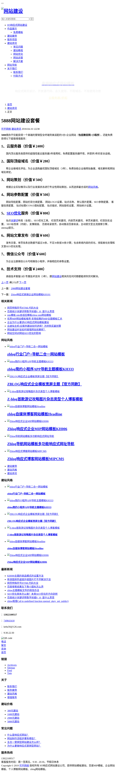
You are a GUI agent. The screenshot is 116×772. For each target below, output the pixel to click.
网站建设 (57, 276)
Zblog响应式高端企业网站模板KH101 (30, 294)
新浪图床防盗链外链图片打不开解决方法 (29, 579)
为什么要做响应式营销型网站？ (24, 745)
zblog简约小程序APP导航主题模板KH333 (40, 369)
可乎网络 (6, 129)
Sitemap (11, 667)
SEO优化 (14, 213)
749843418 (9, 620)
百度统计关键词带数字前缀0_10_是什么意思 (30, 311)
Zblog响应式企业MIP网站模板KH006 (37, 429)
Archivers (12, 665)
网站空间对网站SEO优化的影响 (24, 333)
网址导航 (12, 65)
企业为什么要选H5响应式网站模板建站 (28, 322)
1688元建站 (13, 714)
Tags (9, 673)
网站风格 (93, 187)
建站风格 (12, 469)
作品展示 (12, 28)
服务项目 (12, 39)
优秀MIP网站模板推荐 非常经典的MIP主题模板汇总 (34, 318)
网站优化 (18, 54)
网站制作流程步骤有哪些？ (21, 738)
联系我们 (18, 72)
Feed (9, 670)
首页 (9, 104)
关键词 (14, 220)
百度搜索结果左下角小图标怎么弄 (25, 586)
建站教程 (18, 50)
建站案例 (12, 36)
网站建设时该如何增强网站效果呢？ (26, 329)
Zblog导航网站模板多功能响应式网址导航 (40, 444)
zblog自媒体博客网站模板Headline (34, 414)
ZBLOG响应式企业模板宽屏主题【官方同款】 (44, 384)
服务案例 (12, 690)
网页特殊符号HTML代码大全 (22, 308)
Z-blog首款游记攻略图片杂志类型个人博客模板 (45, 399)
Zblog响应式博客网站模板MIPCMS (35, 459)
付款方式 (18, 76)
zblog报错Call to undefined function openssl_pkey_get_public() (38, 601)
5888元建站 (13, 721)
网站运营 (18, 57)
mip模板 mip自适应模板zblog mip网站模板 (29, 315)
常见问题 (18, 47)
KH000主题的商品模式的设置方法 (25, 576)
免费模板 (18, 32)
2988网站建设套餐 (20, 288)
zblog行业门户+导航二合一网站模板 (36, 354)
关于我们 (12, 68)
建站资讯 (12, 43)
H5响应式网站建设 (17, 25)
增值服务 (12, 697)
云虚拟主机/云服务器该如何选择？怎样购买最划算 (34, 326)
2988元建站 (13, 718)
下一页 (22, 282)
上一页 (4, 282)
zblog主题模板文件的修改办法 (23, 590)
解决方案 (18, 61)
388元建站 (12, 710)
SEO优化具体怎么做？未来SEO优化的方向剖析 (32, 594)
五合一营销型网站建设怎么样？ (24, 742)
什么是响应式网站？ (18, 735)
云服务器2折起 (58, 98)
